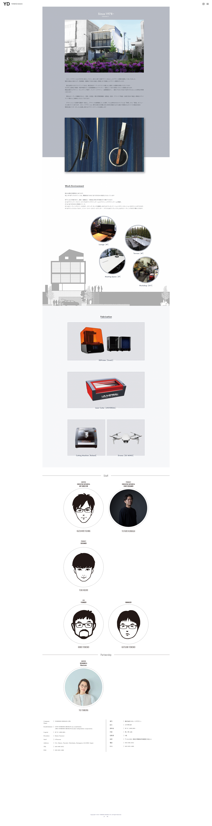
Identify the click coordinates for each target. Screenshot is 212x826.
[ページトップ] (207, 819)
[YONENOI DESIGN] (13, 4)
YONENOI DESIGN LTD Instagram (203, 4)
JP (104, 816)
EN (107, 816)
